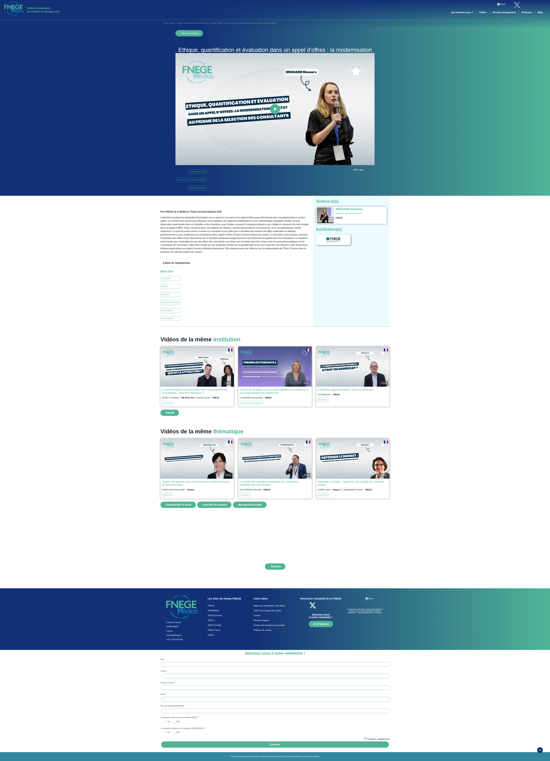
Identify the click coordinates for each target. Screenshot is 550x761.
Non (178, 721)
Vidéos (483, 12)
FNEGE (211, 606)
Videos (172, 23)
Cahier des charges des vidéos (268, 610)
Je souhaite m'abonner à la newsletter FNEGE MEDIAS (183, 728)
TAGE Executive (215, 615)
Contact (257, 615)
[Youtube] (532, 5)
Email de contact (168, 682)
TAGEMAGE (213, 610)
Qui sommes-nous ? (462, 12)
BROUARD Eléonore (349, 209)
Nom (162, 659)
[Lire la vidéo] (275, 109)
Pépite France (214, 630)
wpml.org (254, 756)
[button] (235, 262)
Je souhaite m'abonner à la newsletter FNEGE (179, 717)
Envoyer (275, 744)
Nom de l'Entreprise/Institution (172, 706)
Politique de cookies (263, 630)
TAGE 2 (211, 620)
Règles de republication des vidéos (269, 606)
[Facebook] (509, 5)
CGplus (211, 635)
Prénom (163, 671)
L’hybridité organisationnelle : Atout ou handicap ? (346, 389)
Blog (540, 12)
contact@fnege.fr (174, 635)
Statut (162, 694)
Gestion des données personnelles (269, 625)
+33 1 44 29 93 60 (174, 639)
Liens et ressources (176, 262)
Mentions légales (261, 620)
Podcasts (526, 12)
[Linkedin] (525, 5)
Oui (168, 721)
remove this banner (311, 756)
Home (165, 23)
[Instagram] (540, 5)
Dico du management (504, 12)
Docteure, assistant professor (349, 213)
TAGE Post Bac (215, 625)
